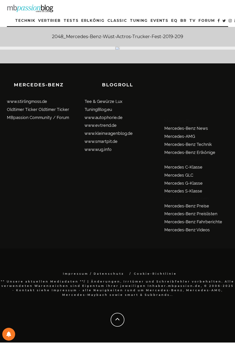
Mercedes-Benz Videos (187, 229)
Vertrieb (49, 20)
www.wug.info (98, 149)
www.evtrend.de (100, 125)
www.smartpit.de (101, 141)
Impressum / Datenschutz (93, 273)
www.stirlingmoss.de (27, 101)
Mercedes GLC (178, 175)
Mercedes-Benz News (186, 128)
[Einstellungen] (8, 334)
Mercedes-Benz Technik (188, 144)
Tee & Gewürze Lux (103, 101)
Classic (117, 20)
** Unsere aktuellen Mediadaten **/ (43, 281)
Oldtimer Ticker (22, 109)
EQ (174, 20)
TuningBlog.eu (98, 109)
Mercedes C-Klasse (183, 167)
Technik (25, 20)
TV (192, 20)
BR (183, 20)
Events (160, 20)
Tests (71, 20)
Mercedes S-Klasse (183, 191)
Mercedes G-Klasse (183, 183)
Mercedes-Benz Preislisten (190, 213)
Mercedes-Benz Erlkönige (189, 152)
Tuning (139, 20)
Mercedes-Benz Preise (186, 206)
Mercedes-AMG (179, 136)
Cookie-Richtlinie (155, 273)
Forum (207, 20)
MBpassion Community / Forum (38, 117)
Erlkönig (92, 20)
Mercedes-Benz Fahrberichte (193, 221)
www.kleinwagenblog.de (108, 133)
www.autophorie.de (103, 117)
